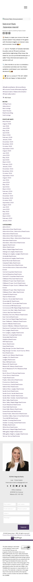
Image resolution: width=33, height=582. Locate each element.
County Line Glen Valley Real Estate (14, 310)
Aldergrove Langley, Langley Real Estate (15, 254)
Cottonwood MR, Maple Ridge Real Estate (16, 308)
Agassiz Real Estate (9, 245)
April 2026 (6, 133)
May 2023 (6, 211)
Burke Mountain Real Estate (11, 261)
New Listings (7, 108)
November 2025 (8, 144)
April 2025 (6, 160)
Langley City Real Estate (10, 357)
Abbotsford (6, 106)
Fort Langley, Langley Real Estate (13, 333)
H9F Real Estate (8, 342)
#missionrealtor (8, 92)
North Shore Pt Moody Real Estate (14, 373)
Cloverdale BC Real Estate (11, 301)
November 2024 (8, 171)
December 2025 (8, 142)
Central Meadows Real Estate (12, 274)
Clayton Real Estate (9, 297)
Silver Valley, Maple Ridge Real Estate (14, 402)
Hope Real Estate (8, 346)
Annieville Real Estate (9, 256)
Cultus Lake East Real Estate (12, 312)
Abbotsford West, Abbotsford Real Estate (16, 238)
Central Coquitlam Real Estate (12, 272)
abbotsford (6, 227)
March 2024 (7, 189)
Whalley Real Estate (9, 425)
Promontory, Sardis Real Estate (13, 384)
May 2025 (6, 157)
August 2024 (7, 178)
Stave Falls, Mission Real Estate (12, 409)
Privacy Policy (6, 535)
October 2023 (7, 200)
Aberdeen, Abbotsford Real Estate (14, 243)
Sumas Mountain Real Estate (12, 411)
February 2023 (7, 218)
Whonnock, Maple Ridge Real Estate (14, 429)
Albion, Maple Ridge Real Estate (13, 249)
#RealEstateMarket (9, 87)
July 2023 (6, 207)
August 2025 (7, 151)
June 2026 (6, 128)
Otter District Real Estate (11, 375)
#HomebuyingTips (21, 89)
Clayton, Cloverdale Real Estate (13, 299)
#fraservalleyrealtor (9, 94)
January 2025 (7, 166)
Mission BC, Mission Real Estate (13, 366)
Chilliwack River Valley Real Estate (13, 292)
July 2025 (6, 153)
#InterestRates (21, 87)
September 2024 (8, 176)
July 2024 (6, 180)
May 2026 (6, 131)
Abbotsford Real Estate (10, 234)
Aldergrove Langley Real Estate (13, 252)
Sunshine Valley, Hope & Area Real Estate (16, 416)
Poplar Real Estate (8, 378)
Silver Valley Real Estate (10, 400)
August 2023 (7, 205)
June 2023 (6, 209)
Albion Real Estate (8, 247)
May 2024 (6, 184)
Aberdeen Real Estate (10, 240)
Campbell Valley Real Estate (11, 263)
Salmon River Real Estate (10, 387)
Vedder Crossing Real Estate (12, 420)
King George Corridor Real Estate (13, 348)
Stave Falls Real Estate (10, 407)
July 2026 (6, 126)
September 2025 (8, 149)
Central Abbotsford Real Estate (13, 265)
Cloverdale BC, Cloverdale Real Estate (15, 303)
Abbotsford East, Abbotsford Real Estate (16, 231)
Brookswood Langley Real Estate (13, 258)
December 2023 (8, 196)
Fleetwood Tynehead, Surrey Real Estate (16, 328)
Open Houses (7, 111)
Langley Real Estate (9, 360)
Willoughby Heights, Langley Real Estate (15, 434)
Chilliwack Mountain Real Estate (13, 279)
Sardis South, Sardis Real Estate (13, 393)
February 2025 (7, 164)
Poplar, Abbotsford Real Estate (13, 380)
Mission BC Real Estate (10, 364)
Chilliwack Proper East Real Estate (13, 281)
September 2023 (8, 202)
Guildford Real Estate (9, 339)
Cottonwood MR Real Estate (12, 306)
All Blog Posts (7, 104)
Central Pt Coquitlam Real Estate (13, 276)
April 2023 (6, 214)
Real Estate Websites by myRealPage (20, 535)
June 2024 (6, 182)
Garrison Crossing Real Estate (12, 335)
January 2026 (7, 139)
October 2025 (7, 146)
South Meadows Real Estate (12, 405)
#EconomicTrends (9, 89)
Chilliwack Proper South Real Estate (14, 283)
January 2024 (7, 193)
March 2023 (6, 216)
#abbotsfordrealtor (19, 92)
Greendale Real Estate (10, 337)
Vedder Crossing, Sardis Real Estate (14, 423)
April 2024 (6, 187)
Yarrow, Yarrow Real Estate (11, 436)
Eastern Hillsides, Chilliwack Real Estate (15, 326)
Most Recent (7, 121)
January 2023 (7, 221)
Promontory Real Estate (10, 382)
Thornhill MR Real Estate (10, 418)
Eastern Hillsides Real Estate (12, 324)
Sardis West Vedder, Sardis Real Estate (15, 398)
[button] (7, 486)
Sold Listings (7, 115)
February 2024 (7, 191)
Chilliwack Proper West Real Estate (14, 290)
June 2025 (6, 155)
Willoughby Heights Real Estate (12, 432)
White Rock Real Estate (10, 427)
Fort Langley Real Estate (10, 330)
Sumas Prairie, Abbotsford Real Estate (15, 414)
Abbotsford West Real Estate (12, 236)
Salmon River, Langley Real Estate (13, 389)
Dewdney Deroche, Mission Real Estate (15, 315)
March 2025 (6, 162)
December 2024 (8, 169)
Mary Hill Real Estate (9, 362)
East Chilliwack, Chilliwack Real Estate (14, 321)
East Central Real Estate (10, 317)
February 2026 (7, 137)
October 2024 (7, 173)
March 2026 (6, 135)
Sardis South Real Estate (10, 391)
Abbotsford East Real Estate (12, 229)
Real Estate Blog (8, 113)
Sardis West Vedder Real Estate (13, 396)
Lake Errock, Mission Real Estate (13, 355)
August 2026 (7, 124)
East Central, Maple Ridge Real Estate (15, 319)
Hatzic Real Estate (8, 344)
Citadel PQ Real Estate (10, 294)
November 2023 (8, 198)
